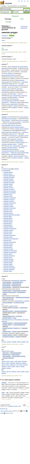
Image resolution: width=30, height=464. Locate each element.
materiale (21, 111)
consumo (10, 311)
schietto (22, 366)
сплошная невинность (8, 358)
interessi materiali (19, 127)
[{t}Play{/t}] (12, 37)
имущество (24, 95)
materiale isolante (7, 245)
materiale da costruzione (9, 191)
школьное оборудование (20, 323)
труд (19, 70)
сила (9, 71)
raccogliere (14, 107)
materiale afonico (7, 174)
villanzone (4, 366)
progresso (13, 75)
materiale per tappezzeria (9, 252)
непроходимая (16, 356)
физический (5, 68)
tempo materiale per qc (14, 132)
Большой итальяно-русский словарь (10, 111)
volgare (13, 366)
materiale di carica (8, 196)
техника (8, 104)
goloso (3, 364)
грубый (22, 83)
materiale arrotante (8, 179)
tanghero (25, 364)
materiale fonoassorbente (9, 228)
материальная (7, 319)
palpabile (14, 341)
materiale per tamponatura (10, 250)
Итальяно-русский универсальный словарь (12, 52)
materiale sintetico (8, 262)
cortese (18, 371)
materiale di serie (7, 211)
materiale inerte (7, 240)
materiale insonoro (8, 243)
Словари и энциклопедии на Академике (13, 6)
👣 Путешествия (3, 408)
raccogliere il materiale (17, 157)
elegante (4, 373)
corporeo (9, 341)
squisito (27, 371)
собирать (26, 107)
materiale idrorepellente (9, 235)
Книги (22, 19)
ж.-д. (19, 328)
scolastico (14, 97)
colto (7, 371)
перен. (11, 351)
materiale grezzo (7, 233)
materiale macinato (8, 249)
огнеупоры (4, 93)
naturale (9, 368)
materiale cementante (8, 182)
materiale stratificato (8, 266)
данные (16, 105)
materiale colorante (8, 187)
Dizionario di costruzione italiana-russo (10, 61)
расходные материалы (21, 311)
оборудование (16, 95)
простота (22, 356)
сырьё (6, 49)
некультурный (12, 85)
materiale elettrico (7, 220)
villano (3, 363)
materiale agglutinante (9, 175)
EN (19, 1)
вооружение (14, 104)
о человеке (20, 85)
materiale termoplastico (9, 267)
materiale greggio (23, 42)
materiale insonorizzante (9, 242)
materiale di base (7, 194)
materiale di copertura (9, 199)
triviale (9, 366)
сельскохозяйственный (8, 100)
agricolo (16, 99)
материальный (15, 66)
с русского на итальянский (24, 27)
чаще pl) (11, 306)
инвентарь (4, 97)
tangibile (23, 341)
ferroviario (4, 102)
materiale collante (7, 185)
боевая (14, 331)
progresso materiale (15, 125)
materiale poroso (7, 257)
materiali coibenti (19, 140)
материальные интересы (19, 290)
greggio (14, 93)
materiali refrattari (20, 142)
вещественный (24, 66)
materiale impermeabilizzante (10, 238)
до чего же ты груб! (19, 302)
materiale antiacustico (8, 177)
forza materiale (24, 120)
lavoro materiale (6, 120)
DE (22, 1)
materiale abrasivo (8, 172)
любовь (10, 73)
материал (5, 168)
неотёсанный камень (15, 352)
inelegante (18, 363)
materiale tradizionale (8, 269)
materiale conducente (8, 189)
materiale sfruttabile (8, 260)
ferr (8, 152)
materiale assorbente (8, 180)
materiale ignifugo (7, 237)
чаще (3, 88)
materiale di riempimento (9, 203)
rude (17, 364)
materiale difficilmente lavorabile (11, 214)
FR (27, 1)
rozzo (20, 375)
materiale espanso (8, 221)
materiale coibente (8, 184)
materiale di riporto (8, 204)
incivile (7, 363)
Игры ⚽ (8, 21)
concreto (4, 341)
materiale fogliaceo (8, 226)
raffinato (14, 371)
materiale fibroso (7, 223)
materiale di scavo (8, 209)
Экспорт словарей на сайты (6, 410)
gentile (22, 371)
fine (10, 371)
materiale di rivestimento (9, 208)
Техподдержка (10, 406)
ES (25, 1)
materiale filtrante (7, 225)
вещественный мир (18, 282)
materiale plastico (7, 254)
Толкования (15, 16)
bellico (26, 102)
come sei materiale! (7, 302)
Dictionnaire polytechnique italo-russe (10, 42)
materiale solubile (7, 264)
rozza (3, 356)
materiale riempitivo (8, 259)
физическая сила (16, 285)
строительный (5, 90)
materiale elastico (7, 218)
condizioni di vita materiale (21, 128)
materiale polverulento (9, 255)
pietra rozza (5, 352)
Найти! (26, 10)
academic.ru (6, 2)
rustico (21, 364)
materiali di (5, 311)
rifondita (4, 382)
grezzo (8, 361)
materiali (12, 139)
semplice (4, 368)
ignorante (24, 361)
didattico (10, 335)
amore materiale (16, 122)
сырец (3, 40)
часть (11, 95)
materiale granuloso (8, 230)
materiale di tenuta (8, 213)
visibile (18, 341)
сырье (8, 88)
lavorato (4, 371)
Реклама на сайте (17, 406)
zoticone (18, 366)
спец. (13, 316)
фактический (5, 82)
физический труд (16, 283)
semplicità (8, 356)
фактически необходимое (23, 297)
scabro (12, 361)
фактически (25, 82)
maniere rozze (6, 354)
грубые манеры (16, 354)
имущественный (6, 75)
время (10, 83)
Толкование (5, 35)
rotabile (15, 328)
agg (9, 116)
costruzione (19, 88)
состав (18, 102)
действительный (20, 80)
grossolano (12, 363)
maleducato (13, 364)
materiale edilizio (7, 216)
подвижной (13, 102)
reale (27, 341)
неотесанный (5, 85)
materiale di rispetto (8, 206)
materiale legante (7, 247)
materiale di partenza (8, 201)
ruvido (15, 361)
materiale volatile (7, 271)
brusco (7, 364)
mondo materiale (12, 118)
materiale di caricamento (9, 197)
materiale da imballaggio (9, 192)
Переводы (8, 19)
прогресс (12, 76)
